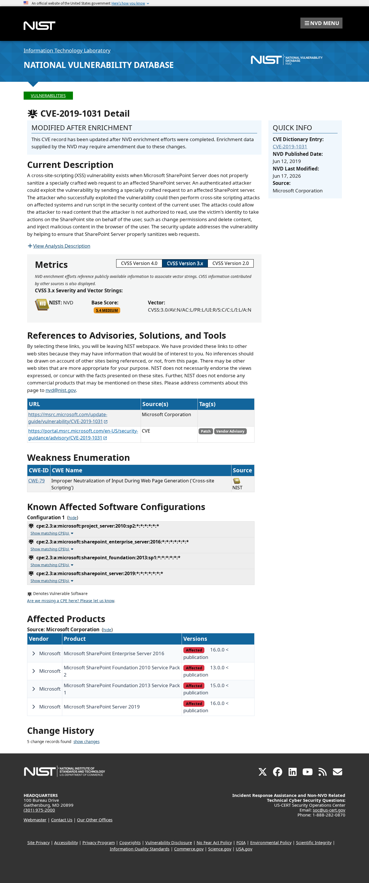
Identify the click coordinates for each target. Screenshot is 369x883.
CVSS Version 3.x (185, 263)
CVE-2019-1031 (290, 146)
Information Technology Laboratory (67, 50)
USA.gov (244, 849)
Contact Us (61, 820)
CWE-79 (36, 480)
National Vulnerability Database (99, 64)
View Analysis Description (61, 245)
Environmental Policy (270, 842)
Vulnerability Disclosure (168, 842)
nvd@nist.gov (61, 390)
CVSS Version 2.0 (230, 263)
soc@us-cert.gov (329, 810)
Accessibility (66, 842)
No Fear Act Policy (214, 842)
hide (73, 517)
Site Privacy (38, 842)
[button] (321, 23)
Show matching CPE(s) (50, 533)
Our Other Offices (94, 820)
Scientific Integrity (314, 842)
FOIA (241, 842)
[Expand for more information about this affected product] (33, 653)
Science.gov (219, 849)
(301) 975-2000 (39, 810)
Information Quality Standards (140, 849)
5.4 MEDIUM (107, 310)
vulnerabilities (48, 95)
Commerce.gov (189, 849)
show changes (86, 741)
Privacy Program (98, 842)
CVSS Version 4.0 (139, 263)
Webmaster (35, 820)
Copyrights (130, 842)
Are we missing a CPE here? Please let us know (70, 600)
